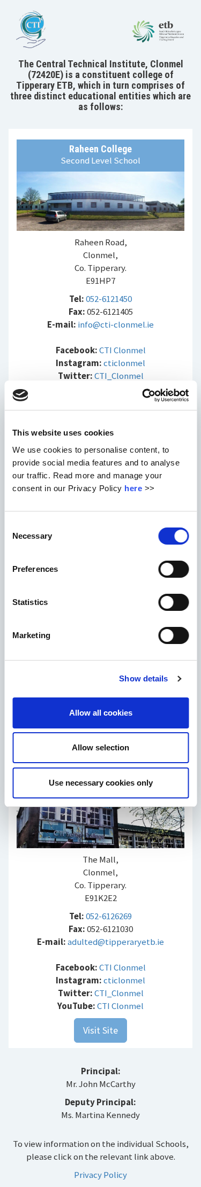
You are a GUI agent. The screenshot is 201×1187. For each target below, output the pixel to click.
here (133, 488)
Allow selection (100, 747)
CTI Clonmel (122, 350)
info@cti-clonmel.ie (116, 324)
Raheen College (100, 148)
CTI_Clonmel (119, 376)
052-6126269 (109, 916)
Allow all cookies (100, 712)
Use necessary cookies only (101, 782)
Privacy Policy (100, 1175)
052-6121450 (109, 299)
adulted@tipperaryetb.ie (116, 942)
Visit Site (100, 1030)
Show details (143, 678)
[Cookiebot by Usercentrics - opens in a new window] (143, 395)
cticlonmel (124, 363)
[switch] (173, 569)
